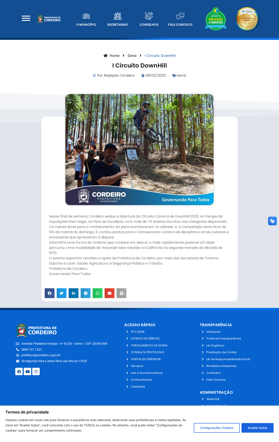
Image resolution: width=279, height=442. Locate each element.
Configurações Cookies (216, 428)
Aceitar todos (257, 428)
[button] (49, 293)
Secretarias (117, 24)
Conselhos (149, 24)
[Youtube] (27, 371)
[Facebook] (19, 371)
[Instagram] (36, 371)
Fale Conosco (180, 24)
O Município (86, 24)
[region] (139, 424)
